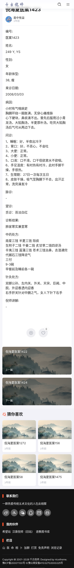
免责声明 (43, 547)
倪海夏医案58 (13, 477)
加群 (27, 547)
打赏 (34, 547)
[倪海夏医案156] (55, 429)
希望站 (6, 531)
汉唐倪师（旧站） (23, 531)
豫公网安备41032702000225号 (45, 563)
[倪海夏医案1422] (37, 360)
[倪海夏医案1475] (55, 463)
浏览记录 (56, 547)
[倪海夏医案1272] (19, 429)
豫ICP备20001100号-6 (15, 563)
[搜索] (59, 4)
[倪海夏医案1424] (37, 391)
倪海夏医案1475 (51, 477)
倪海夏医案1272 (15, 443)
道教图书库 (43, 531)
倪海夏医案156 (50, 443)
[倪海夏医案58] (19, 463)
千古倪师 (34, 559)
